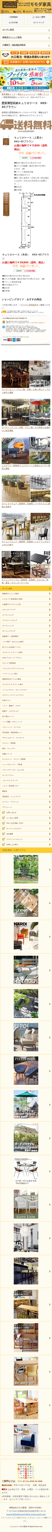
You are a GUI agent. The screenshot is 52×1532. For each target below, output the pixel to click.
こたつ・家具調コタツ (10, 786)
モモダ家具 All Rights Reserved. (31, 1526)
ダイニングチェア (9, 631)
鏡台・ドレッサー (9, 748)
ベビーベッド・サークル (11, 727)
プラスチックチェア (9, 620)
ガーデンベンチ (8, 626)
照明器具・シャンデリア (11, 796)
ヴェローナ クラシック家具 (12, 652)
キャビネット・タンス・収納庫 (14, 759)
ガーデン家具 (7, 588)
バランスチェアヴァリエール (13, 668)
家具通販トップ (8, 94)
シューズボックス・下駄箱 (12, 764)
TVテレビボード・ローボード (13, 738)
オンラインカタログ (13, 828)
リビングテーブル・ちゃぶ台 (13, 770)
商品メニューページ (26, 94)
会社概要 (9, 834)
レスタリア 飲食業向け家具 (12, 599)
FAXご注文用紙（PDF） (15, 823)
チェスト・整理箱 (9, 743)
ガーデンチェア (8, 615)
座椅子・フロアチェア (10, 711)
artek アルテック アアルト (12, 658)
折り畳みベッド (8, 716)
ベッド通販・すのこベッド (12, 722)
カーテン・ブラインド (10, 802)
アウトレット (7, 807)
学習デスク (6, 700)
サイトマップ (38, 22)
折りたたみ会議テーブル (11, 647)
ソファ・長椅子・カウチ (11, 706)
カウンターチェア (9, 610)
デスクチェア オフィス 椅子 (12, 684)
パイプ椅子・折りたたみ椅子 (13, 642)
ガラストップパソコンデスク (13, 695)
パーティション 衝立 (10, 674)
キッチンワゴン (8, 775)
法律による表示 (12, 844)
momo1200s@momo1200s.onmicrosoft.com (26, 1514)
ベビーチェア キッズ (10, 780)
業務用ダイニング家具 (10, 594)
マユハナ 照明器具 (9, 663)
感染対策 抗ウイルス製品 (11, 679)
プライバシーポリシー (14, 839)
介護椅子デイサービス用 (11, 604)
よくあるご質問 (38, 17)
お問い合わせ (11, 812)
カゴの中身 (13, 22)
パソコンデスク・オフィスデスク (14, 690)
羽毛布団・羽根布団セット (12, 732)
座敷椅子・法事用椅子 (10, 636)
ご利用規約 (13, 17)
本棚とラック (43, 94)
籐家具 (4, 791)
